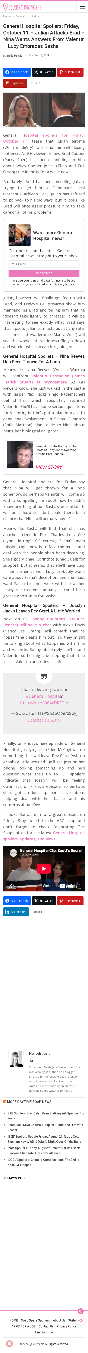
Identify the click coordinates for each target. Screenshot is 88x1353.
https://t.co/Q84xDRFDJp (44, 703)
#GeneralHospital (43, 696)
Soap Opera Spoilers (35, 1320)
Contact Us (46, 1326)
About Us (59, 1320)
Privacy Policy (66, 1326)
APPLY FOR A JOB (24, 1326)
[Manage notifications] (9, 1343)
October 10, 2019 (44, 720)
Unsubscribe (44, 1332)
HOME (13, 1320)
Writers (73, 1320)
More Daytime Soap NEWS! (29, 1102)
